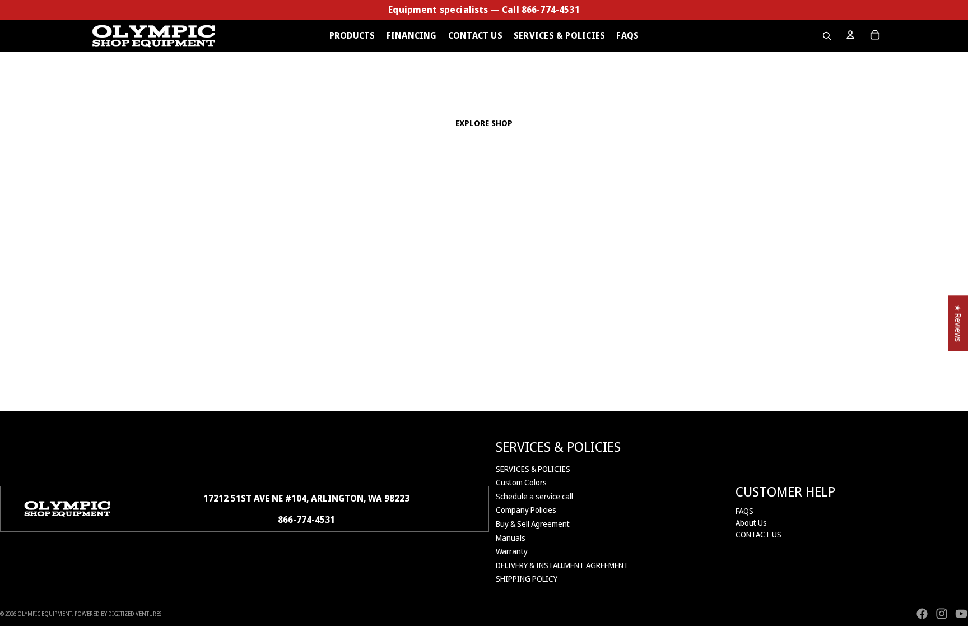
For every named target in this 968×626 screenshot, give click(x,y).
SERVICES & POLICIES (533, 468)
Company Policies (526, 509)
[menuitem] (352, 36)
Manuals (510, 537)
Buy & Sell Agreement (533, 523)
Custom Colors (521, 482)
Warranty (512, 551)
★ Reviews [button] (958, 323)
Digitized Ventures (134, 614)
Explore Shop (484, 123)
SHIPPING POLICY (526, 578)
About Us (751, 522)
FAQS (744, 511)
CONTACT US (758, 534)
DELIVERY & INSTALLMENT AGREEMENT (562, 565)
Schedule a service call (534, 496)
